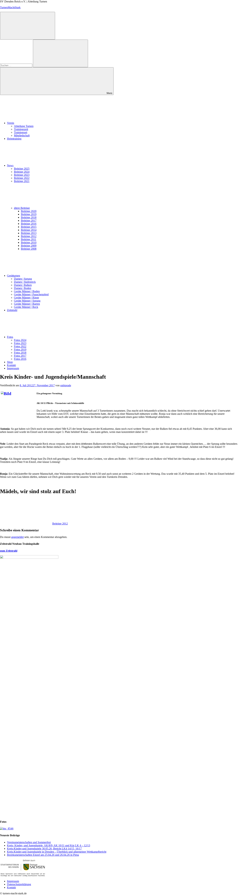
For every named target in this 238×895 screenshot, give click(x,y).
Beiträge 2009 (28, 245)
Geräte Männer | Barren (27, 303)
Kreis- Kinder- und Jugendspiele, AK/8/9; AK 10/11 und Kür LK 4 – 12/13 (48, 845)
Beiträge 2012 (28, 236)
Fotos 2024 (20, 340)
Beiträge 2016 (28, 223)
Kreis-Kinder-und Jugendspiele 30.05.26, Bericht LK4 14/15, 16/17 (44, 848)
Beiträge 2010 (28, 242)
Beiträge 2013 (28, 233)
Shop (10, 362)
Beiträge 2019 (28, 214)
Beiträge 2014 (28, 229)
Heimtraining (14, 138)
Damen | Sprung (23, 278)
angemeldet (17, 537)
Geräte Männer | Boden (27, 291)
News (10, 165)
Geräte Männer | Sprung (27, 300)
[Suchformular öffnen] (27, 26)
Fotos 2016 (20, 358)
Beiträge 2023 (21, 174)
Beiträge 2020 (28, 211)
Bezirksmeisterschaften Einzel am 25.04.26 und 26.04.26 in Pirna (43, 854)
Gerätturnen (13, 275)
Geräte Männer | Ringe (26, 297)
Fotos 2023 (20, 343)
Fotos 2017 (20, 355)
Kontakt (11, 365)
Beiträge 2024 (21, 171)
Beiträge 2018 (28, 217)
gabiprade (65, 385)
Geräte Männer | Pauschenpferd (31, 294)
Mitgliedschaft (22, 135)
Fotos (10, 336)
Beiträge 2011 (28, 239)
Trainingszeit (21, 129)
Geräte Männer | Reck (26, 306)
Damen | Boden (22, 288)
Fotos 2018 (20, 352)
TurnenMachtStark (10, 7)
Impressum (13, 368)
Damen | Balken (23, 285)
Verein (10, 122)
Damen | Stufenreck (25, 281)
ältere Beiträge (22, 207)
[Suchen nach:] (16, 65)
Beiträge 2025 (21, 168)
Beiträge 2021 (21, 181)
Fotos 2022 (20, 346)
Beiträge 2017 (28, 220)
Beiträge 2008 (28, 248)
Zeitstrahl (12, 310)
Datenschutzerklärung (19, 884)
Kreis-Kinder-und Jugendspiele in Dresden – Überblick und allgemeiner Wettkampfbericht (56, 851)
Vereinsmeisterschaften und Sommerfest (29, 842)
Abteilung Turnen (23, 126)
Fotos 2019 (20, 349)
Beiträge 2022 (21, 178)
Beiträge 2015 (28, 226)
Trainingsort (20, 132)
